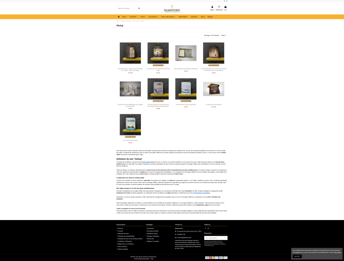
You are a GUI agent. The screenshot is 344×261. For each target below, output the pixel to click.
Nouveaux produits (153, 231)
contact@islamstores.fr (184, 237)
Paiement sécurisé (123, 233)
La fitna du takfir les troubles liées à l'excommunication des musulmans (158, 105)
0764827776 (181, 234)
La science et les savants (130, 140)
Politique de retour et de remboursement (130, 238)
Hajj (151, 258)
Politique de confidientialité (126, 236)
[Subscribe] (225, 238)
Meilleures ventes (152, 233)
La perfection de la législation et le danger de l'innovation (130, 105)
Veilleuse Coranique (153, 241)
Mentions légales (123, 249)
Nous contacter (122, 246)
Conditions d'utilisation (125, 241)
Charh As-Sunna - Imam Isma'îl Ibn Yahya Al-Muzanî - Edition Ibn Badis (130, 69)
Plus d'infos (337, 252)
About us (120, 228)
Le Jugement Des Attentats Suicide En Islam (158, 69)
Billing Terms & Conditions (126, 244)
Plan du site (150, 238)
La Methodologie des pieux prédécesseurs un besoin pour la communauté (214, 69)
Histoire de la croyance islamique (186, 104)
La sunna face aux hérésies (214, 104)
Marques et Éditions (153, 236)
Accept (297, 256)
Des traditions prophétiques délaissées (186, 68)
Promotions (150, 228)
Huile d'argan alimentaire (141, 258)
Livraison (120, 231)
